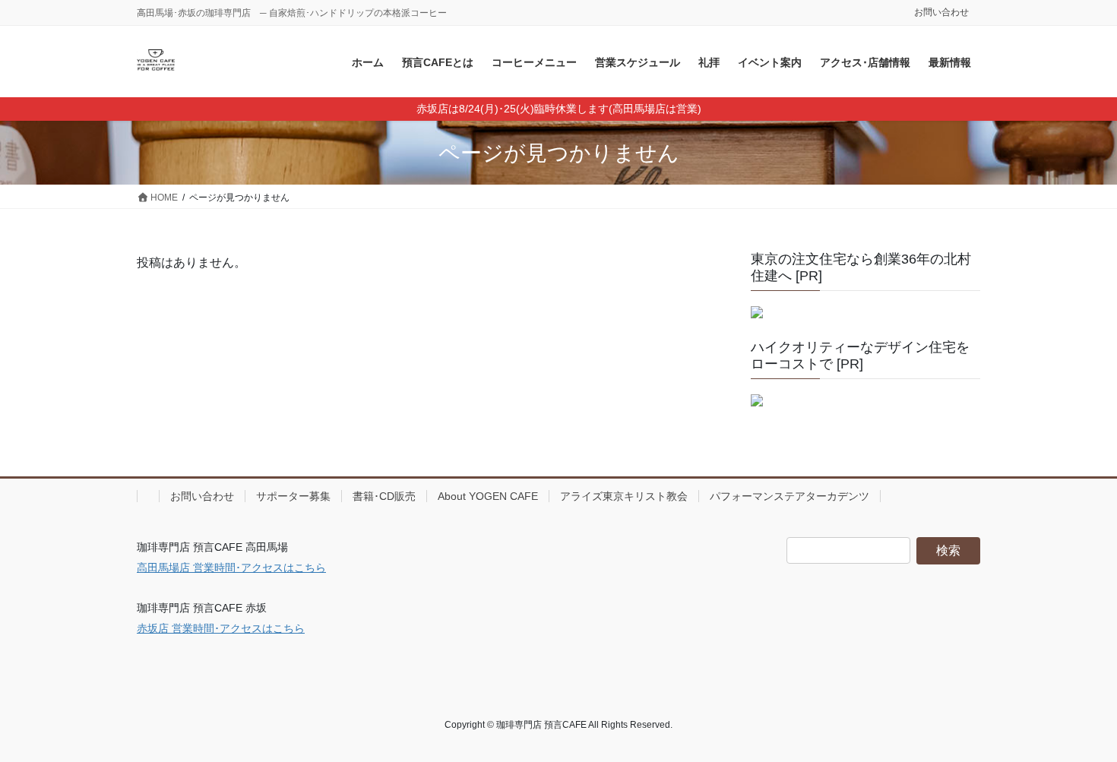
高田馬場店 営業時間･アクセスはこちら (231, 567)
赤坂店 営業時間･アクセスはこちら (221, 628)
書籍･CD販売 (384, 496)
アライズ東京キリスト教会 (624, 496)
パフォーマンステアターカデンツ (789, 496)
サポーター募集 (293, 496)
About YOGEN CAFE (488, 496)
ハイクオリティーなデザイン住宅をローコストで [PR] (860, 356)
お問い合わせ (941, 12)
